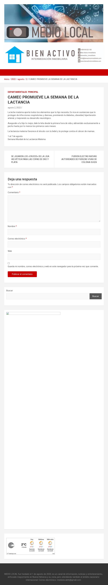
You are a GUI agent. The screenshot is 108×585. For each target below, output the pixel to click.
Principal (33, 92)
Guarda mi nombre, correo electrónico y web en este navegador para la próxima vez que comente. (53, 266)
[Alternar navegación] (7, 72)
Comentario (14, 192)
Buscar (9, 290)
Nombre (12, 226)
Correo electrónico (17, 238)
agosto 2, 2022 (14, 107)
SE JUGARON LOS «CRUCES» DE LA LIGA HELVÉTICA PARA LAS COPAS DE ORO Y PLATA (30, 159)
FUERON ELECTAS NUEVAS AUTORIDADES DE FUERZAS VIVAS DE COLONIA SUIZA (79, 159)
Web (10, 251)
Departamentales (17, 92)
